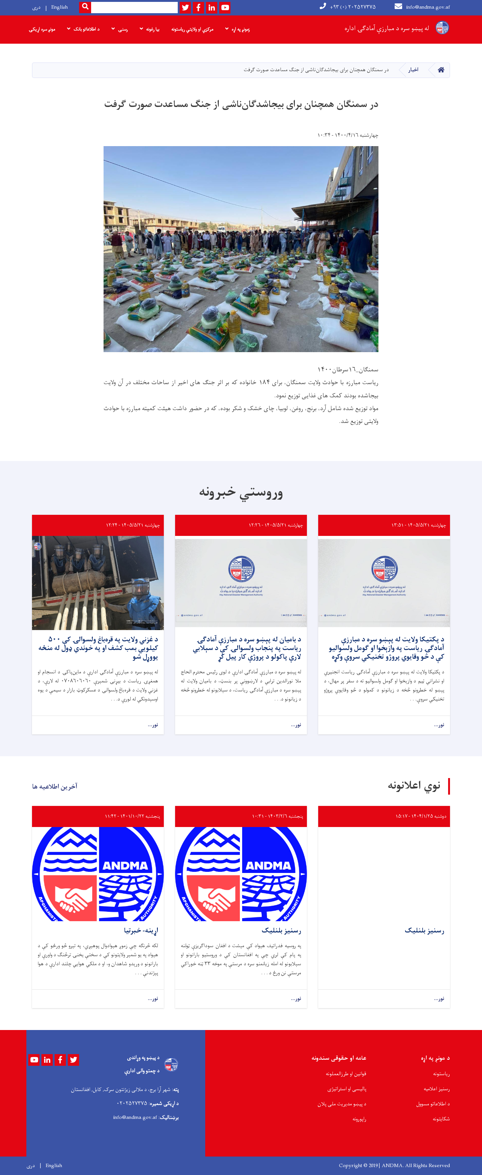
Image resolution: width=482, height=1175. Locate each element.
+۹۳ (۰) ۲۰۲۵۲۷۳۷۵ (353, 7)
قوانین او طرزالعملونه (346, 1074)
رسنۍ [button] (123, 29)
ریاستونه (441, 1074)
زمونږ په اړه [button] (241, 29)
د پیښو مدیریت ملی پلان (341, 1104)
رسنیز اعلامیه (437, 1089)
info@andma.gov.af (428, 7)
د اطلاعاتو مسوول (433, 1104)
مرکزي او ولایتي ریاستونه (192, 29)
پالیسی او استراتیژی (346, 1089)
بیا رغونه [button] (152, 29)
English (59, 7)
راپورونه (359, 1119)
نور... (439, 725)
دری (36, 7)
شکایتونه (441, 1119)
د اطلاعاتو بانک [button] (86, 29)
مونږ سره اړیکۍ (42, 29)
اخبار (413, 70)
